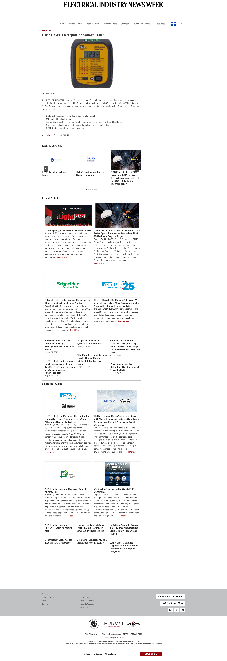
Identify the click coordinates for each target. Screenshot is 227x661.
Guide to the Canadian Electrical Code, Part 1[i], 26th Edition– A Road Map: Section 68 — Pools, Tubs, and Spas (125, 346)
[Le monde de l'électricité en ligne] (173, 24)
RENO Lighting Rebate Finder (54, 173)
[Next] (137, 169)
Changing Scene (110, 24)
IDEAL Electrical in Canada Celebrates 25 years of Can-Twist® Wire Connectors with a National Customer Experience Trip (116, 303)
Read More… (62, 257)
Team (44, 601)
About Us (45, 594)
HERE (47, 135)
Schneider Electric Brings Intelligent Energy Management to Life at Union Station (67, 301)
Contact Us (83, 607)
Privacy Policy (84, 597)
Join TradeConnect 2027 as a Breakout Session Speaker (92, 541)
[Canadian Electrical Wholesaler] (49, 24)
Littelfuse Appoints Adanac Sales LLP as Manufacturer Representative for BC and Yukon (124, 529)
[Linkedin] (182, 610)
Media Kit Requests (86, 604)
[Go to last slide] (46, 169)
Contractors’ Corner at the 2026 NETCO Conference (114, 490)
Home (62, 24)
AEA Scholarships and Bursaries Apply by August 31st (66, 490)
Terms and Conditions (87, 601)
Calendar (125, 24)
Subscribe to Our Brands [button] (170, 596)
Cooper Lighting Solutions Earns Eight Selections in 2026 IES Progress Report (91, 527)
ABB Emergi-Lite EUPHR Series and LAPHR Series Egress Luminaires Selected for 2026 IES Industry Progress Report (125, 177)
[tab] (86, 189)
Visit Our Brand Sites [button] (172, 603)
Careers (45, 604)
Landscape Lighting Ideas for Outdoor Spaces (68, 230)
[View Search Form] (182, 24)
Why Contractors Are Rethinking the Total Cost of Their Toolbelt (124, 366)
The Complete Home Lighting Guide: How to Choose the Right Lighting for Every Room (92, 359)
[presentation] (57, 160)
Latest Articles (75, 24)
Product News (92, 24)
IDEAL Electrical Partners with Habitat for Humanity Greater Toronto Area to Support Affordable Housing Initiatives (67, 418)
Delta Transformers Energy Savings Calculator (90, 173)
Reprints (82, 594)
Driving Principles (48, 597)
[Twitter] (176, 610)
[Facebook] (170, 610)
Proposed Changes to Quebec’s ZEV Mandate (89, 342)
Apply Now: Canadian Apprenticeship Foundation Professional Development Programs (124, 547)
